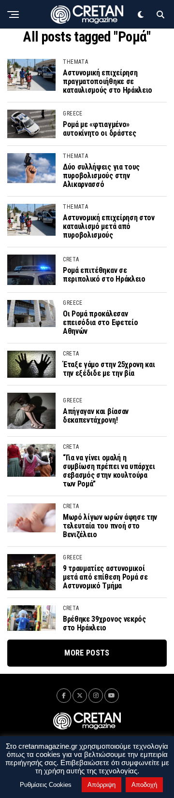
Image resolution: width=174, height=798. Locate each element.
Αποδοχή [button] (144, 784)
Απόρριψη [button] (101, 784)
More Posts (86, 652)
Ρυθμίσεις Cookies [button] (46, 784)
